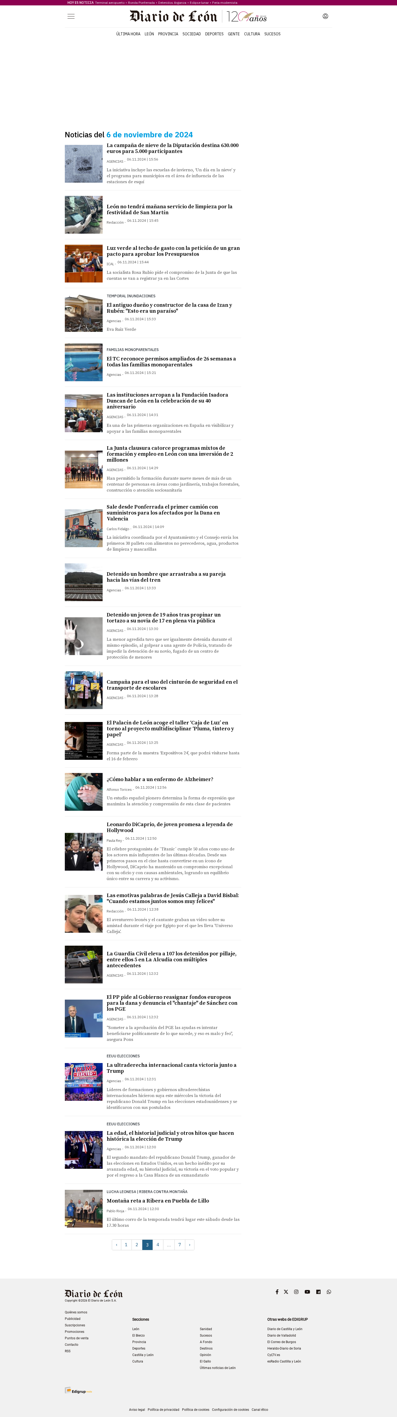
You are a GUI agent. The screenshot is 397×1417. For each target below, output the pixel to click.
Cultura (252, 34)
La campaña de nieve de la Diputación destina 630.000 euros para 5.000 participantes (172, 148)
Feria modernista (224, 3)
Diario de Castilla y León (284, 1329)
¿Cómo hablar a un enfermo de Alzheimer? (160, 779)
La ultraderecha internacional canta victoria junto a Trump (172, 1068)
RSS (67, 1351)
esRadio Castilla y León (284, 1361)
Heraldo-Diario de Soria (284, 1348)
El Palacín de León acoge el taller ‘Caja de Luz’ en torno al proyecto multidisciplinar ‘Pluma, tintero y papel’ (170, 729)
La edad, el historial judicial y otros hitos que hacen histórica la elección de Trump (170, 1136)
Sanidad (206, 1329)
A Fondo (206, 1342)
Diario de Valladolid (281, 1335)
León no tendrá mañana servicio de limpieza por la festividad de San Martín (170, 209)
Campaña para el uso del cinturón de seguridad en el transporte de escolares (172, 685)
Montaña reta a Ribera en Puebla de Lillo (158, 1201)
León (149, 34)
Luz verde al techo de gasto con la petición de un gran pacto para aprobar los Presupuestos (173, 251)
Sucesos (272, 34)
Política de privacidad (163, 1410)
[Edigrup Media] (78, 1390)
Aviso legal (137, 1410)
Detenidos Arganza (172, 3)
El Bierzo (138, 1335)
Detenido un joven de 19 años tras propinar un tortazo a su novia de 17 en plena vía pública (164, 618)
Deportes (214, 34)
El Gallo (205, 1361)
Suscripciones (75, 1325)
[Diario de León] (198, 16)
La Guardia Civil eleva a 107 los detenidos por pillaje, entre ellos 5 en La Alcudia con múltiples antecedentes (172, 960)
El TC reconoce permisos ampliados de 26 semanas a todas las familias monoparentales (171, 362)
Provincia (168, 34)
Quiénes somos (76, 1312)
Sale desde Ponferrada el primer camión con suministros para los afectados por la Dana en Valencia (163, 513)
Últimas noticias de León (218, 1368)
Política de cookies (195, 1410)
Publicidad (72, 1319)
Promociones (74, 1332)
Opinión (205, 1355)
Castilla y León (143, 1355)
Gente (234, 34)
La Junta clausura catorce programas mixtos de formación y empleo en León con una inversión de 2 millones (170, 454)
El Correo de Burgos (281, 1342)
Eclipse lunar (199, 3)
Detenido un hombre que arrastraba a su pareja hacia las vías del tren (166, 577)
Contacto (71, 1345)
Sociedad (192, 34)
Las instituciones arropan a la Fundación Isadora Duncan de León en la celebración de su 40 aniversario (167, 401)
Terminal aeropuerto (110, 3)
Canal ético (260, 1410)
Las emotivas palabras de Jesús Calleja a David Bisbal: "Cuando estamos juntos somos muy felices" (173, 898)
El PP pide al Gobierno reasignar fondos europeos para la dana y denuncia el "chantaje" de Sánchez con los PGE (172, 1003)
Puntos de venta (77, 1338)
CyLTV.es (273, 1355)
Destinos (206, 1348)
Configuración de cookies (230, 1410)
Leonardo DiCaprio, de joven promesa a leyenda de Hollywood (170, 827)
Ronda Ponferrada (141, 3)
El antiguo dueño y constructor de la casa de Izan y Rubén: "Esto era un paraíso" (169, 308)
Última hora (128, 34)
